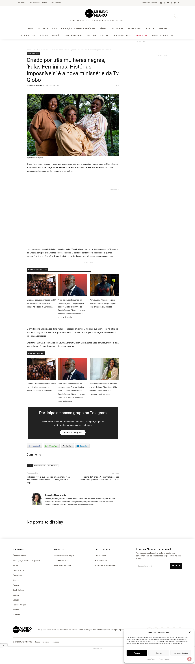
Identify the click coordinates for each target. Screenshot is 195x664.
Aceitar (137, 653)
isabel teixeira (52, 466)
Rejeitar (158, 653)
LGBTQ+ (104, 35)
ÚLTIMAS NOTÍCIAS (41, 50)
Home (30, 28)
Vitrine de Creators (163, 35)
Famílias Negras (73, 35)
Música (44, 35)
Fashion (163, 28)
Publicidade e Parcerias (51, 3)
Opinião (56, 35)
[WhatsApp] (175, 3)
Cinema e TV (117, 28)
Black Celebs (28, 35)
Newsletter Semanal (149, 3)
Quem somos (21, 3)
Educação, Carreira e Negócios (78, 28)
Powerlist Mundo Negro (64, 555)
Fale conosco (34, 3)
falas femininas (39, 466)
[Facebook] (171, 3)
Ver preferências (181, 653)
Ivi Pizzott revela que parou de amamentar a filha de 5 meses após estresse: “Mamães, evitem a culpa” (48, 480)
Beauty (150, 28)
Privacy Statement (164, 659)
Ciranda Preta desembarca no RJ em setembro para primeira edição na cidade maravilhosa (41, 303)
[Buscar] (176, 15)
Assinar (176, 566)
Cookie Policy (150, 659)
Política (91, 35)
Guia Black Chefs (122, 35)
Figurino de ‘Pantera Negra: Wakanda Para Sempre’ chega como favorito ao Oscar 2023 (99, 478)
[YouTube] (168, 3)
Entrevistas (135, 28)
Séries (103, 28)
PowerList (141, 35)
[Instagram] (161, 3)
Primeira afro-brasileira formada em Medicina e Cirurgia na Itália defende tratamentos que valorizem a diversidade (103, 389)
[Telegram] (178, 3)
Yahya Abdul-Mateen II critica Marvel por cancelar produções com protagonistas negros (103, 303)
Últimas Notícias (47, 28)
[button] (189, 632)
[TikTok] (164, 3)
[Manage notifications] (189, 659)
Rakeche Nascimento (34, 85)
